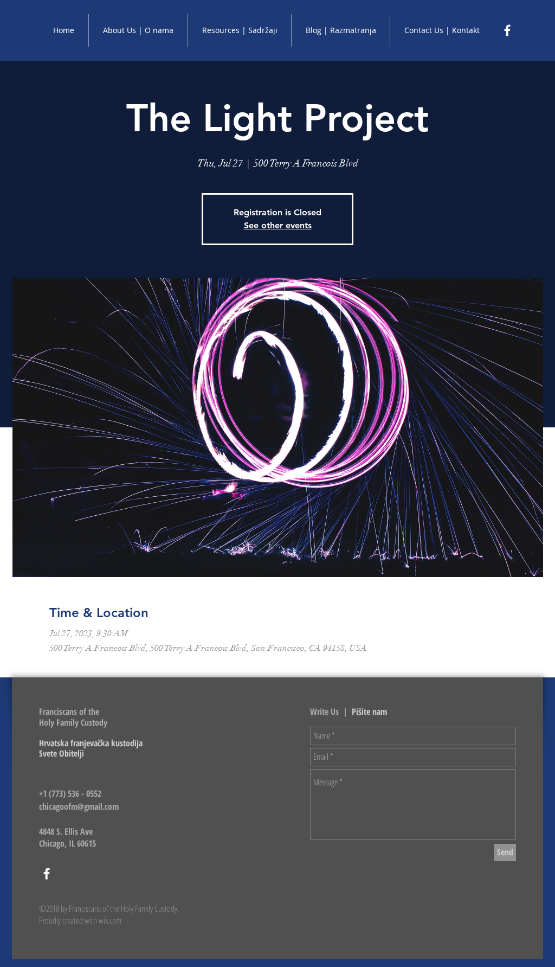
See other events (278, 225)
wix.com (110, 920)
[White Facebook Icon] (507, 30)
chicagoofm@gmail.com (79, 806)
